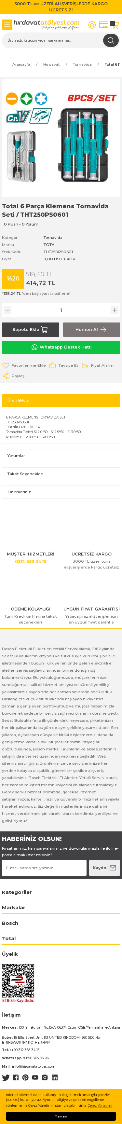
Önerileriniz (19, 491)
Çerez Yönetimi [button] (100, 1105)
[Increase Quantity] (114, 310)
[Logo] (47, 25)
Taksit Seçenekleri (25, 473)
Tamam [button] (61, 1116)
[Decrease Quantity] (7, 310)
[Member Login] (92, 25)
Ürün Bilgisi (18, 400)
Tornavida (53, 237)
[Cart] (115, 25)
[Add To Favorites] (24, 365)
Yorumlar (16, 455)
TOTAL (50, 244)
